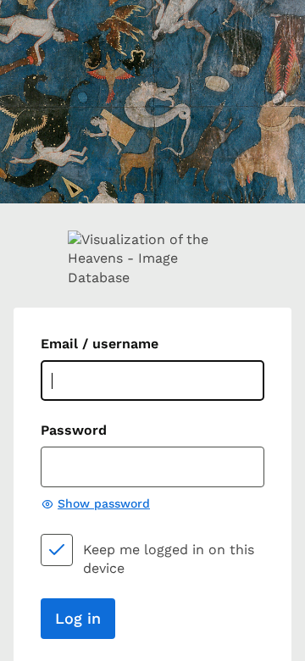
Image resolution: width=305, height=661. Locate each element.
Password (74, 430)
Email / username (99, 344)
